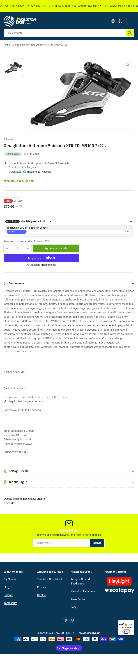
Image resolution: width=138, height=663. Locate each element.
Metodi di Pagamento (83, 591)
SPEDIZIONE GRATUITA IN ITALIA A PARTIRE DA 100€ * (62, 6)
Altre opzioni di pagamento (41, 264)
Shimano (8, 139)
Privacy (42, 587)
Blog (6, 587)
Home (7, 44)
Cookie (41, 595)
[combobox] (69, 33)
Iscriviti (97, 542)
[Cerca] (130, 33)
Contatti (8, 595)
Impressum (10, 603)
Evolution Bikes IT (55, 633)
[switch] (126, 631)
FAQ (73, 607)
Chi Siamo (10, 579)
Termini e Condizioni (49, 579)
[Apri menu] (130, 21)
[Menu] (132, 622)
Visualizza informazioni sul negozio (30, 171)
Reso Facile (78, 599)
